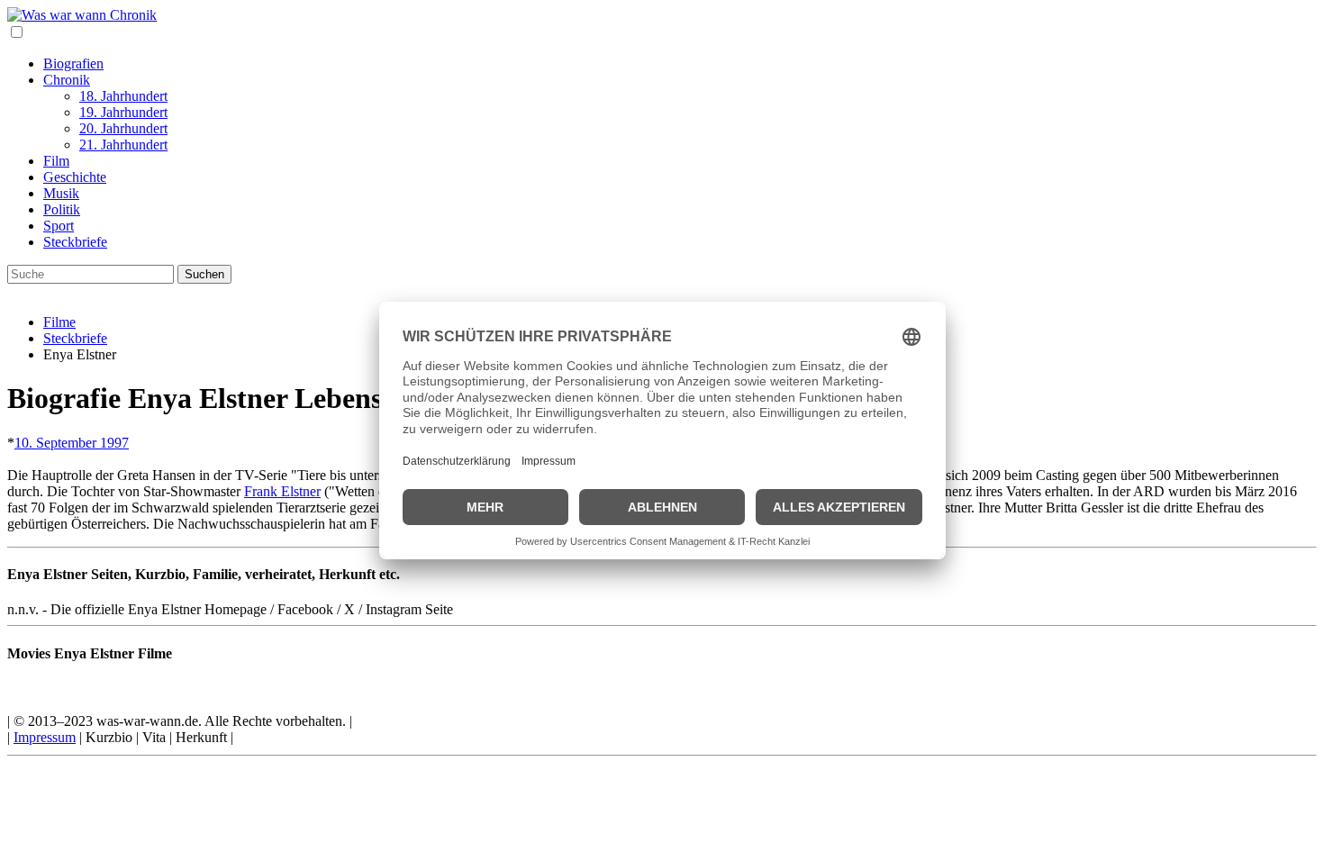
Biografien (73, 63)
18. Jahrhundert (123, 96)
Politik (61, 209)
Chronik (66, 79)
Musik (61, 193)
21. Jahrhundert (123, 144)
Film (56, 160)
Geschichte (74, 177)
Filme (59, 322)
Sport (58, 225)
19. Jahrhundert (123, 112)
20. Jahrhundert (123, 128)
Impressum (45, 737)
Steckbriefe (75, 241)
